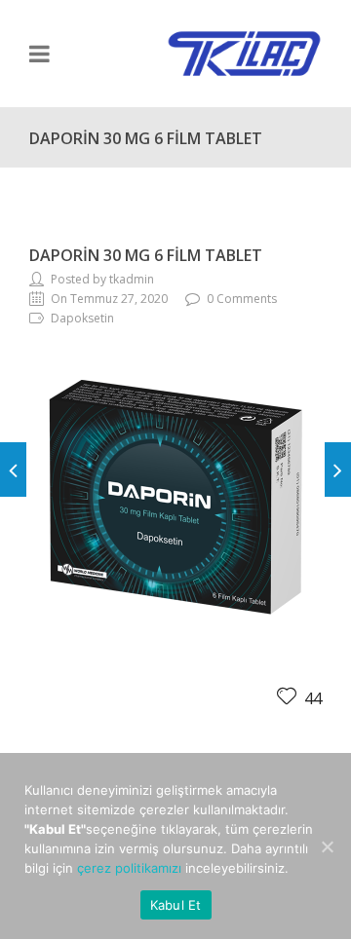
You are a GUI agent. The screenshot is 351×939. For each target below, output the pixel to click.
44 (311, 698)
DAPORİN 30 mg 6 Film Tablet (145, 255)
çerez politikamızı (129, 868)
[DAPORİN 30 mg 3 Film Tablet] (13, 469)
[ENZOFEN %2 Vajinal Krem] (338, 469)
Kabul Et (176, 905)
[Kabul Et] (326, 846)
